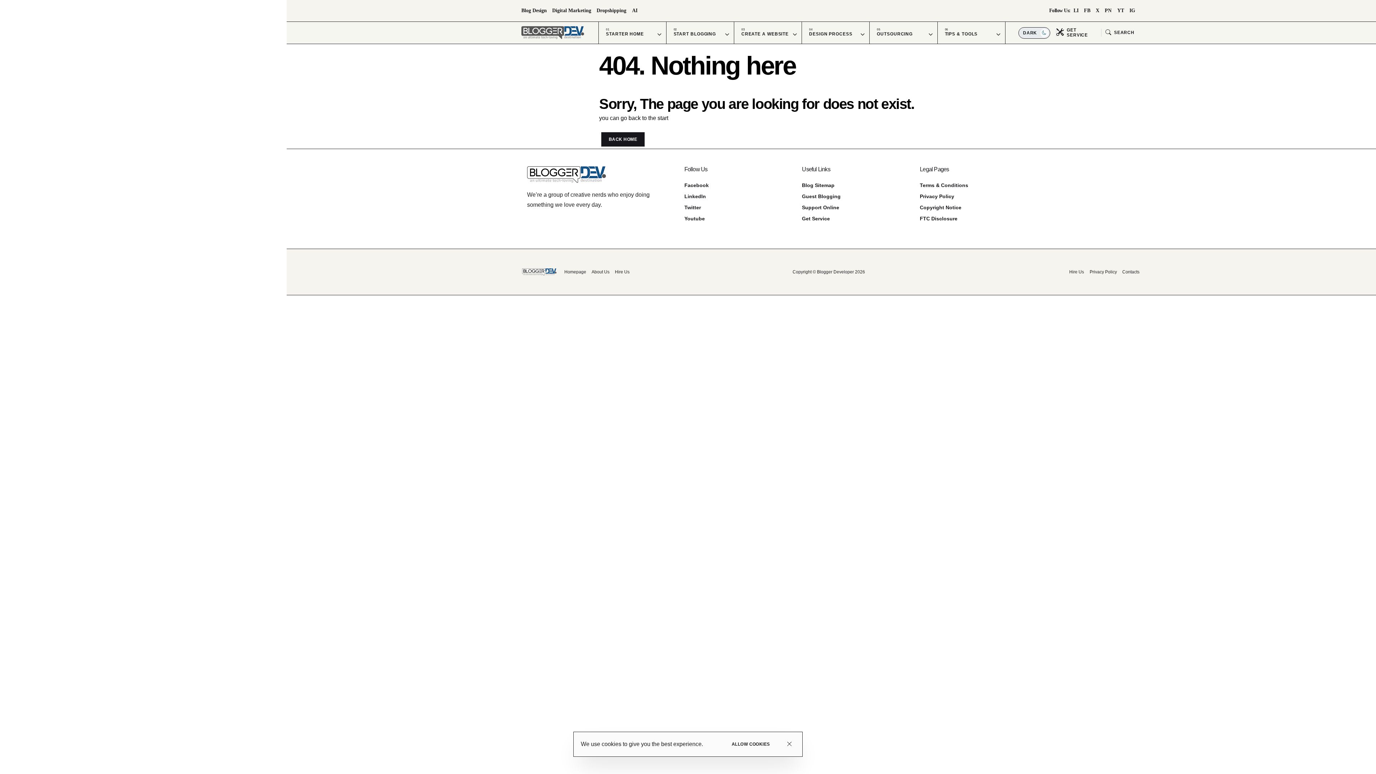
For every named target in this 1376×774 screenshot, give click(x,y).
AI (634, 10)
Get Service (816, 218)
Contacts (1131, 271)
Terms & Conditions (944, 185)
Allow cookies (751, 744)
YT (1120, 10)
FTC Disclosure (938, 218)
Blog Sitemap (818, 185)
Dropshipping (611, 10)
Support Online (820, 207)
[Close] (789, 744)
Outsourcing (895, 34)
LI (1076, 10)
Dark (1031, 32)
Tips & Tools (961, 34)
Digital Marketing (571, 10)
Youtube (694, 218)
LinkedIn (695, 196)
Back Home (623, 139)
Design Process (830, 34)
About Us (601, 271)
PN (1108, 10)
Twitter (692, 207)
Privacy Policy (937, 196)
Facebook (696, 185)
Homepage (575, 271)
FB (1087, 10)
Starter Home (625, 34)
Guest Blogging (821, 196)
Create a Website (765, 34)
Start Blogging (695, 34)
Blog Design (534, 10)
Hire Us (622, 271)
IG (1132, 10)
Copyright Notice (940, 207)
